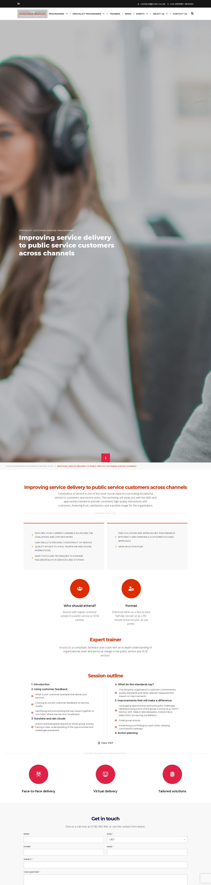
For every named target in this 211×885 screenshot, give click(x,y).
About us (158, 14)
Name (27, 834)
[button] (192, 13)
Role (110, 834)
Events (140, 14)
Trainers (115, 14)
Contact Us (180, 14)
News (128, 14)
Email (110, 847)
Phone (27, 847)
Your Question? (32, 872)
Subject (28, 859)
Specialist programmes (87, 14)
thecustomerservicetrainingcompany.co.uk (29, 466)
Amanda (64, 647)
